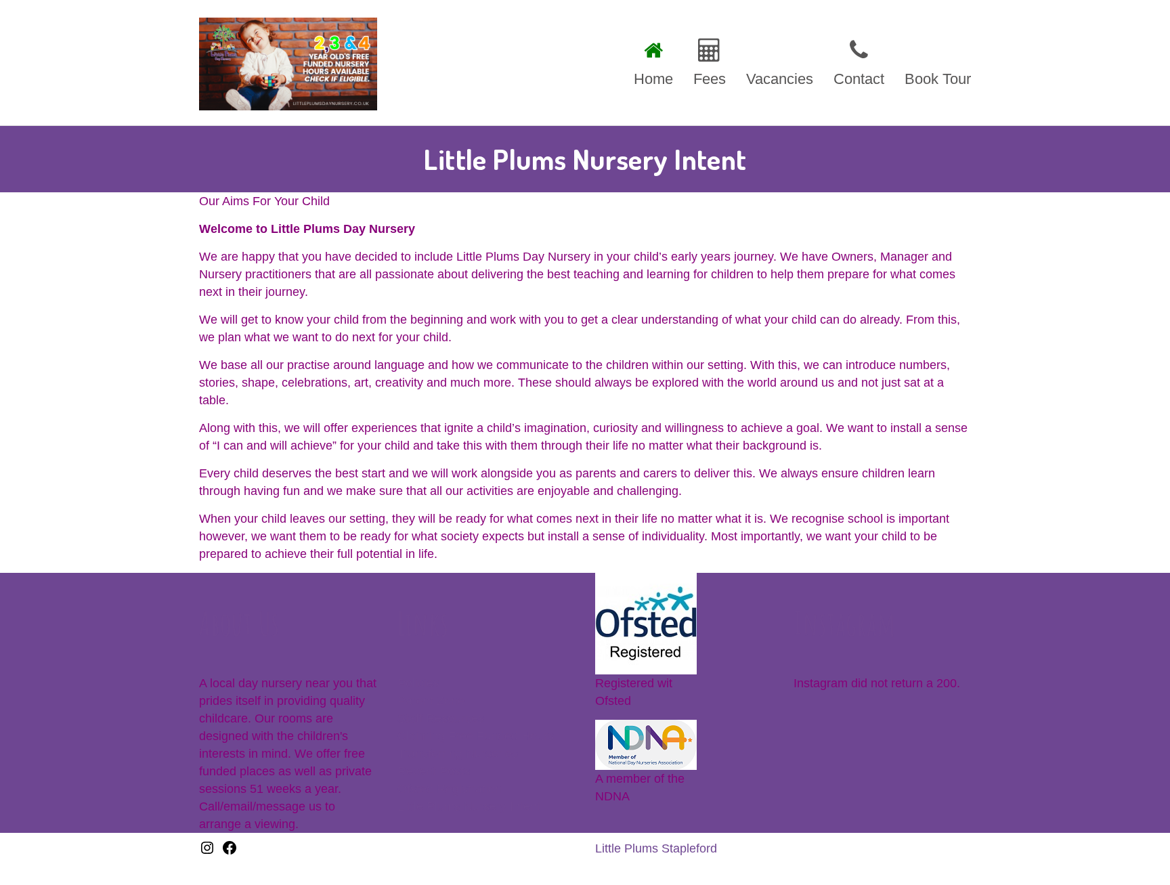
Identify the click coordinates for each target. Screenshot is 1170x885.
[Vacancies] (779, 60)
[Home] (653, 60)
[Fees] (709, 60)
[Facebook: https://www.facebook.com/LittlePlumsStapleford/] (229, 852)
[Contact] (858, 60)
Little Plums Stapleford (656, 848)
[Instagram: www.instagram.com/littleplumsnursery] (207, 852)
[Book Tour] (932, 60)
